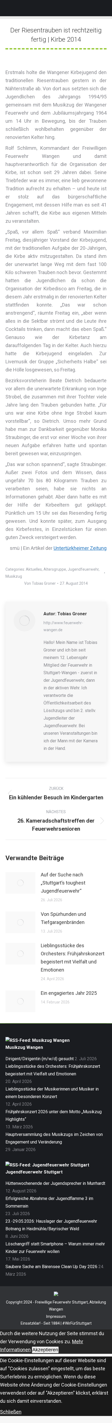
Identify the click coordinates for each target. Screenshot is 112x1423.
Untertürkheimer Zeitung (80, 548)
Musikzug (13, 576)
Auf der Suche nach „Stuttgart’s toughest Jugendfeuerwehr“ (63, 883)
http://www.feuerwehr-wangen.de (63, 626)
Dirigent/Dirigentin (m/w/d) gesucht (39, 1058)
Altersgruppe (54, 569)
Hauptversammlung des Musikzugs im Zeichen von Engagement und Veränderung (54, 1138)
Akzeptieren (45, 1349)
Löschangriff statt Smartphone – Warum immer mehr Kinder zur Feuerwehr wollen (55, 1247)
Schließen (10, 1412)
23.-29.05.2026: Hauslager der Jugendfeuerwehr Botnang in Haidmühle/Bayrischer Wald (51, 1225)
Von (40, 583)
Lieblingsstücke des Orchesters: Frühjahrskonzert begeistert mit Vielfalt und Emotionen (72, 958)
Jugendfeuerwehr (83, 569)
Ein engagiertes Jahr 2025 (69, 993)
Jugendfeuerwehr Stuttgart (34, 1172)
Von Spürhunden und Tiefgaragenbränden (63, 918)
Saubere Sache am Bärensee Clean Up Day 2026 (51, 1266)
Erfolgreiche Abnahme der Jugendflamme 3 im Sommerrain (49, 1202)
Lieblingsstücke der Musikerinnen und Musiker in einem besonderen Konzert (52, 1092)
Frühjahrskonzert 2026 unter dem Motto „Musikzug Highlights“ (53, 1115)
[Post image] (20, 883)
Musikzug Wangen (24, 1047)
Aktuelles (34, 569)
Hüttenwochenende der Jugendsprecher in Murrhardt (55, 1183)
